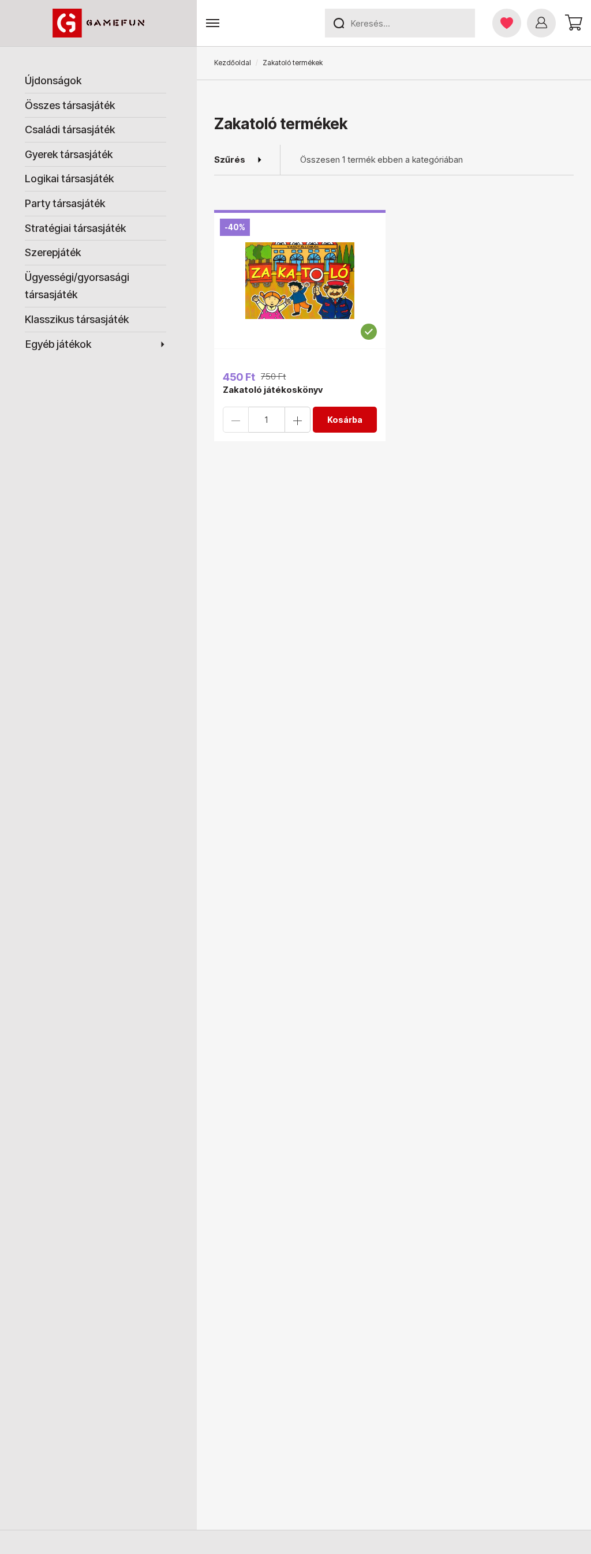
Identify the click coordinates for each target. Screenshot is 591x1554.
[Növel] (298, 420)
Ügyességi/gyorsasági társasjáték (77, 286)
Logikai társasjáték (69, 178)
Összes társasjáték (70, 105)
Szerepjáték (53, 252)
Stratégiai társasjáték (75, 228)
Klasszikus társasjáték (77, 319)
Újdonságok (53, 80)
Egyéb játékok (58, 344)
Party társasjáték (65, 203)
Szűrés (229, 159)
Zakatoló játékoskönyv (273, 389)
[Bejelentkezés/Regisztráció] (541, 23)
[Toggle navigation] (212, 23)
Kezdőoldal (232, 62)
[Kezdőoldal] (98, 23)
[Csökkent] (236, 420)
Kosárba (344, 420)
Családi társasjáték (70, 129)
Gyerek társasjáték (69, 154)
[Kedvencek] (506, 23)
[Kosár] (572, 23)
